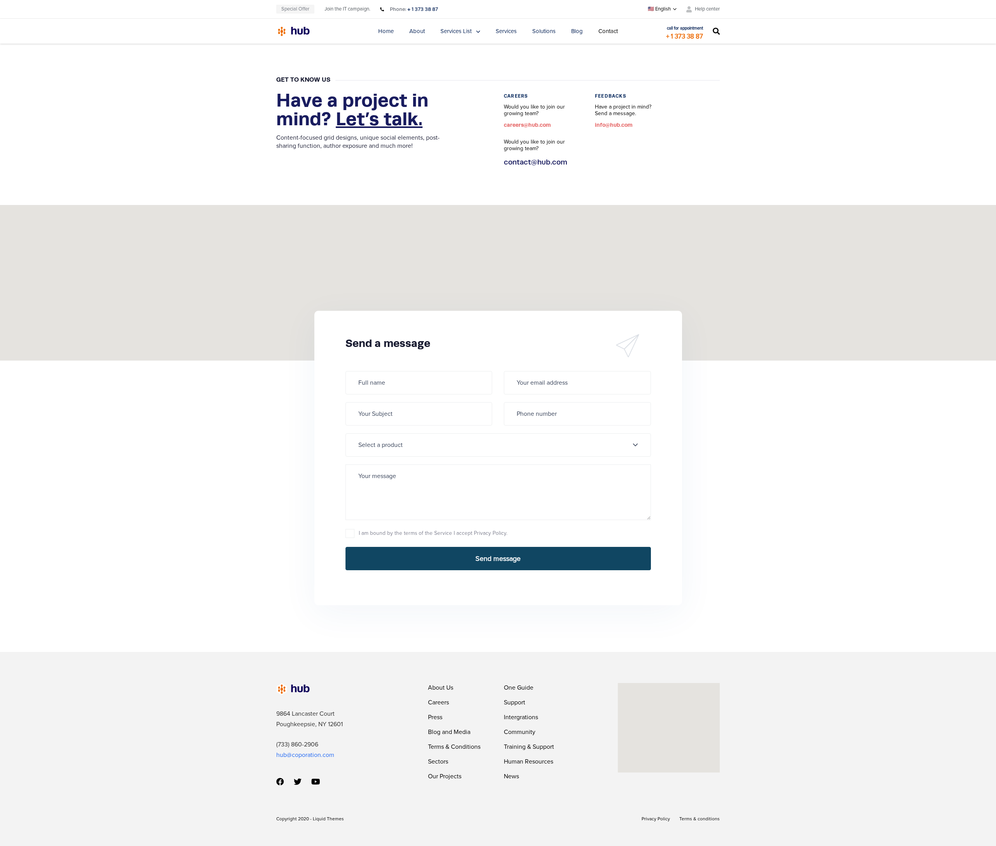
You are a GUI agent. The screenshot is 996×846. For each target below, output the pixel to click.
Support (514, 702)
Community (519, 732)
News (511, 776)
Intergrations (521, 717)
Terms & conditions (699, 818)
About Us (440, 688)
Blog (577, 31)
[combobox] (498, 445)
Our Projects (444, 776)
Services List (456, 31)
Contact (608, 31)
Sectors (438, 761)
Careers (438, 702)
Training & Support (529, 747)
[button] (662, 9)
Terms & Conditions (454, 747)
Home (386, 31)
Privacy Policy (656, 818)
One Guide (518, 688)
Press (435, 717)
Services (506, 31)
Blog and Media (449, 732)
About (417, 31)
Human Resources (528, 761)
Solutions (544, 31)
